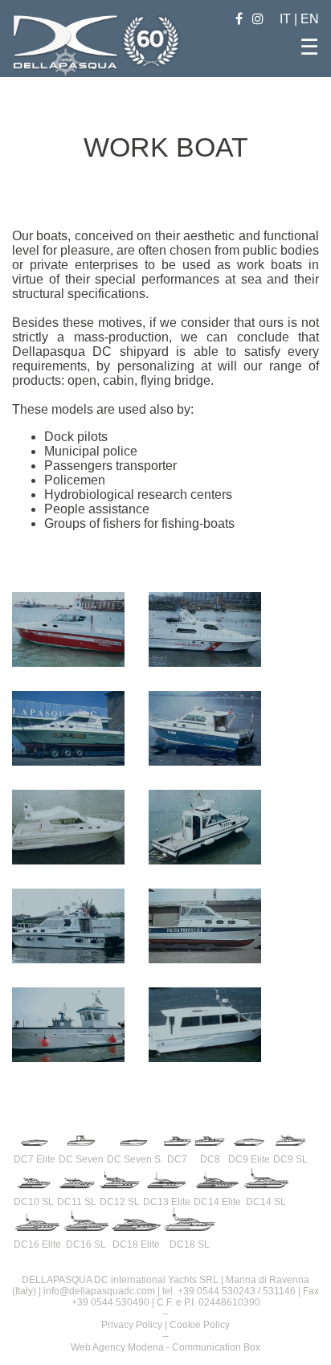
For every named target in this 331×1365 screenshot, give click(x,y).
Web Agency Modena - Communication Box (165, 1347)
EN (309, 19)
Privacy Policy (131, 1324)
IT (287, 19)
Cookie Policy (200, 1324)
